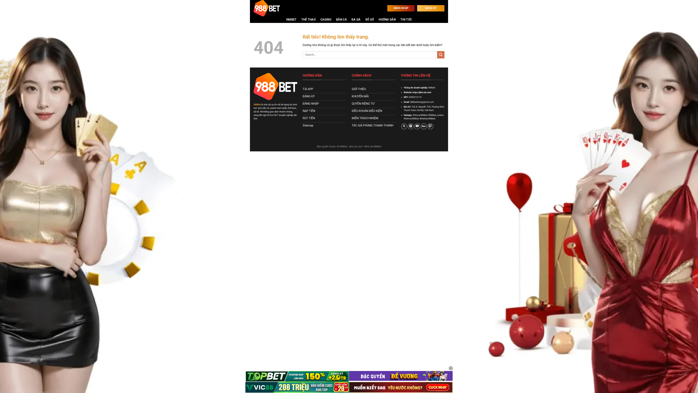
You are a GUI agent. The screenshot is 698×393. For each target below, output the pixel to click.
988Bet (257, 104)
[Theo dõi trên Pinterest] (411, 126)
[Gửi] (440, 54)
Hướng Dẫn (387, 19)
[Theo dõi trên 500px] (424, 126)
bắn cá (341, 19)
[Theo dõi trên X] (404, 126)
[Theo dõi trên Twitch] (430, 126)
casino (325, 19)
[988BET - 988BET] (272, 8)
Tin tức (406, 19)
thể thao (308, 19)
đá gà (356, 19)
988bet (291, 19)
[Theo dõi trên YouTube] (417, 126)
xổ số (369, 19)
